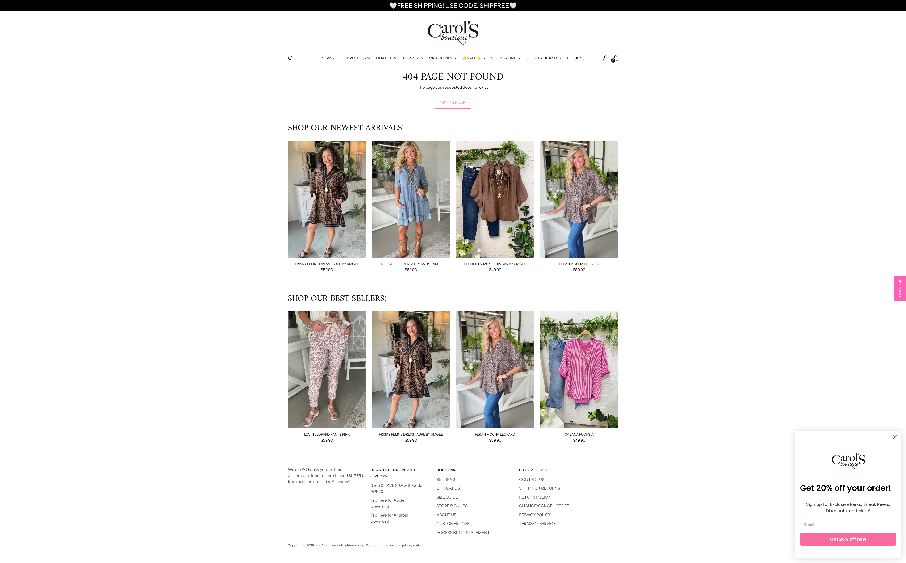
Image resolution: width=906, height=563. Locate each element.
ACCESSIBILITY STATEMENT (463, 532)
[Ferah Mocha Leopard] (579, 199)
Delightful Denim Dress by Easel (411, 264)
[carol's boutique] (453, 32)
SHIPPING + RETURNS (539, 488)
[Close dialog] (895, 437)
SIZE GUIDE (447, 497)
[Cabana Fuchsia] (579, 369)
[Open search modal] (290, 58)
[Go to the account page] (605, 58)
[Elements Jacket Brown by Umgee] (495, 199)
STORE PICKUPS (451, 506)
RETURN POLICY (534, 497)
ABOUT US (446, 515)
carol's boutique (326, 545)
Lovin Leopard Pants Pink (327, 434)
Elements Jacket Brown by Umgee (495, 264)
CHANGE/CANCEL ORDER (544, 506)
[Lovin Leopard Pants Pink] (327, 369)
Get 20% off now (848, 539)
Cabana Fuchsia (579, 434)
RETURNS (445, 479)
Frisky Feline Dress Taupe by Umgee (327, 264)
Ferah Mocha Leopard (579, 264)
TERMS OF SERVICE (537, 523)
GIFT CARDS (448, 488)
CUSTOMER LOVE (453, 523)
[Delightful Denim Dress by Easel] (411, 199)
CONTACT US (531, 479)
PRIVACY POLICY (535, 515)
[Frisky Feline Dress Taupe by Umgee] (327, 199)
